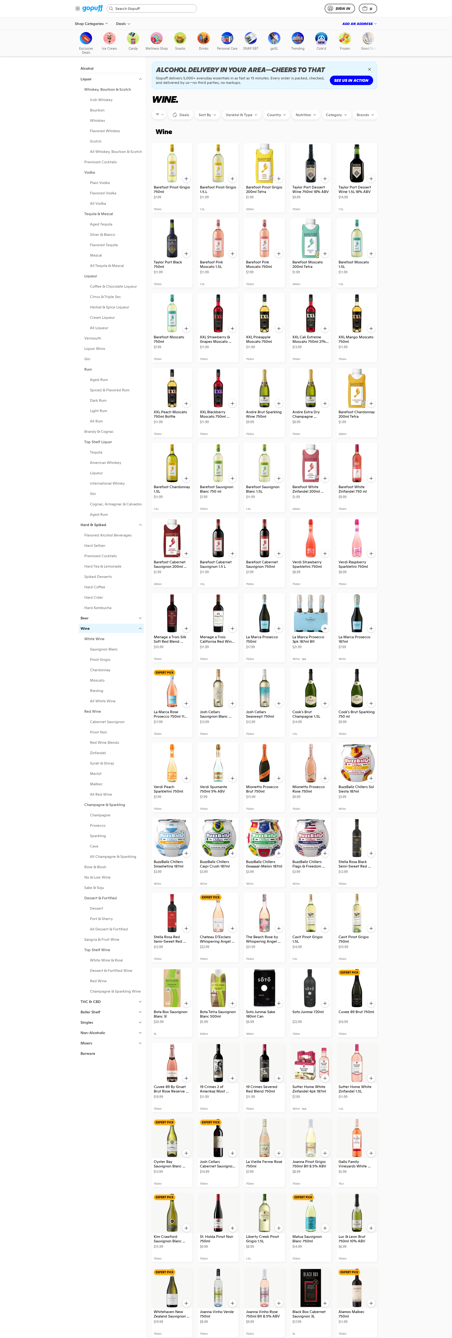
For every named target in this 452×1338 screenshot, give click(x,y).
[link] (92, 8)
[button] (368, 8)
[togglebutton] (180, 114)
